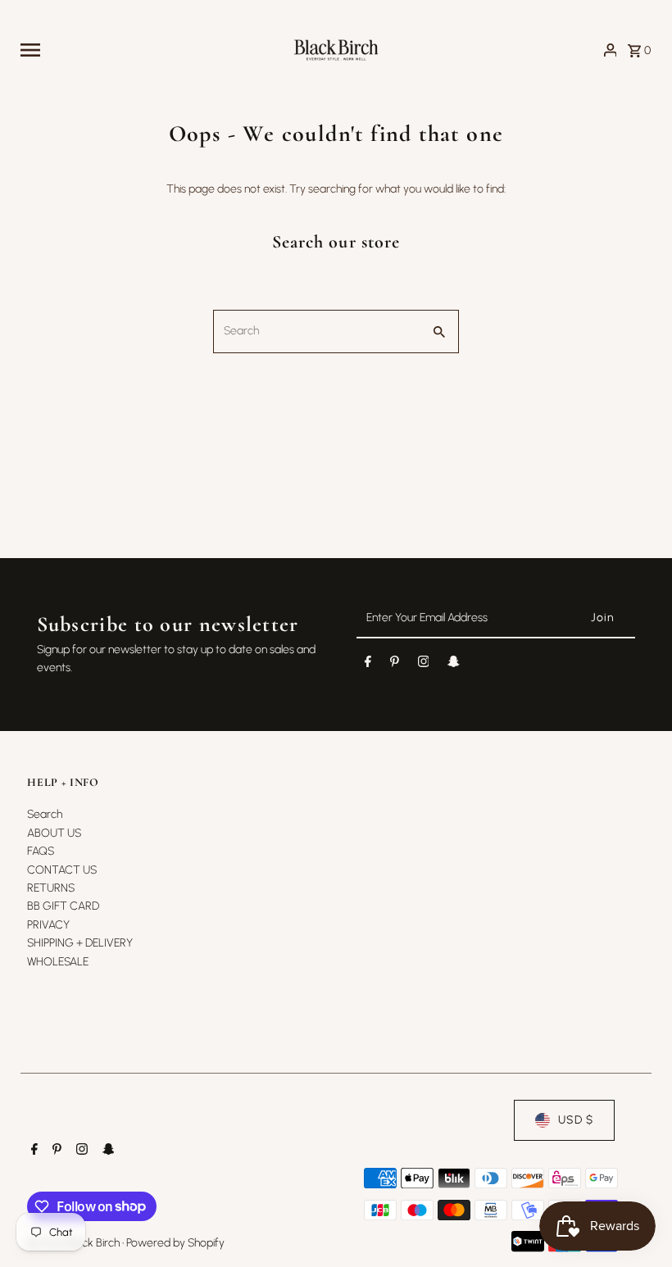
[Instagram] (423, 665)
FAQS (40, 851)
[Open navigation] (149, 50)
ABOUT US (54, 833)
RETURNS (51, 888)
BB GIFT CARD (63, 906)
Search (44, 814)
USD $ (575, 1120)
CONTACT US (62, 870)
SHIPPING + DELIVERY (80, 943)
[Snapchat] (453, 665)
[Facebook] (368, 665)
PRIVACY (48, 925)
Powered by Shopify (175, 1243)
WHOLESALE (58, 962)
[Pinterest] (394, 665)
